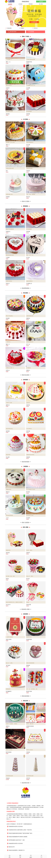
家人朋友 (41, 4)
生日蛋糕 (20, 4)
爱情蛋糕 (31, 4)
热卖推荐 (10, 4)
